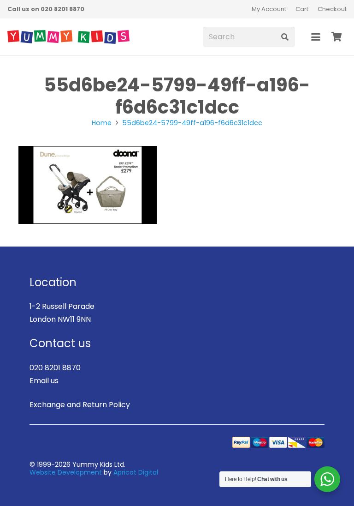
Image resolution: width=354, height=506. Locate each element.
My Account (269, 9)
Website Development (66, 472)
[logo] (68, 37)
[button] (315, 37)
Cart (301, 9)
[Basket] (336, 36)
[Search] (284, 37)
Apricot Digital (135, 472)
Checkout (332, 9)
